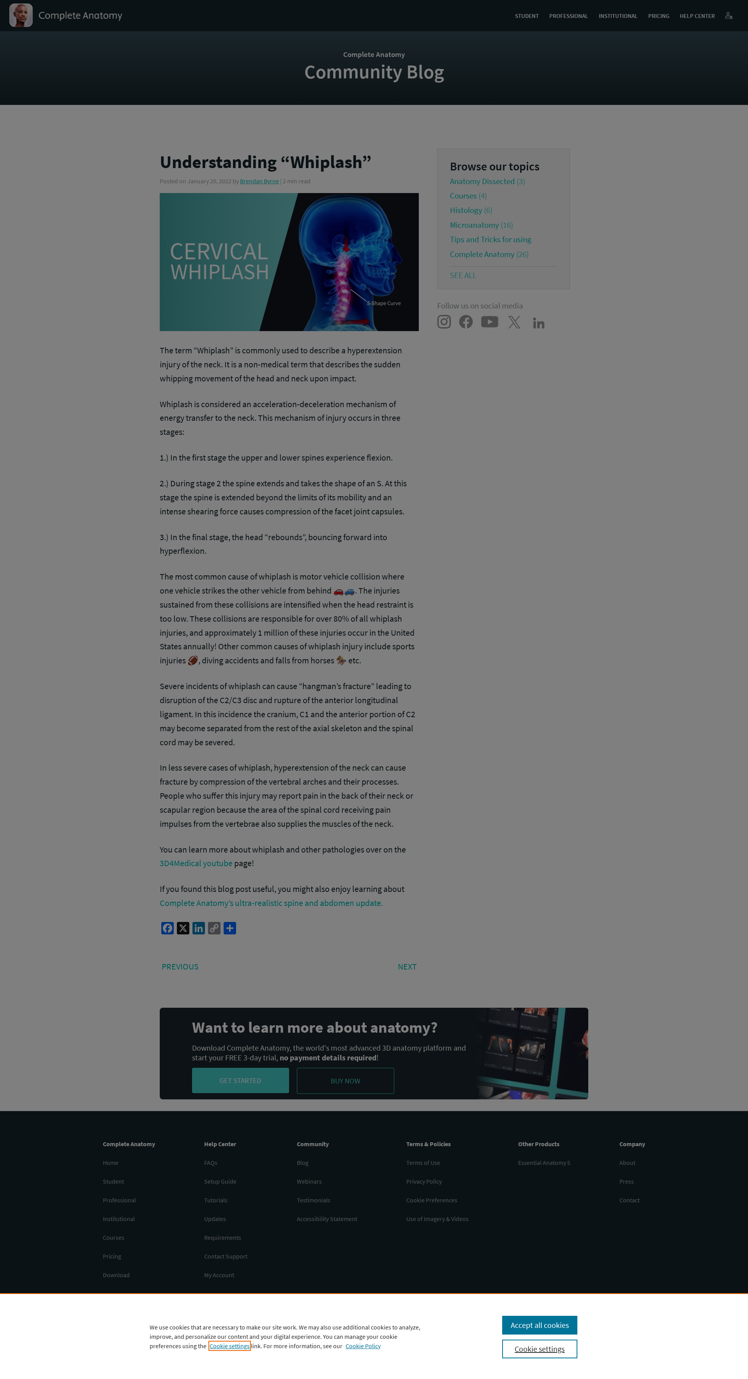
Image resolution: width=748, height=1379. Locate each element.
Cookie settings (230, 1346)
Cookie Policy (363, 1346)
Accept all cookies (540, 1325)
